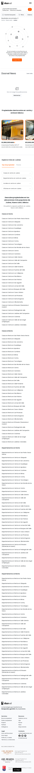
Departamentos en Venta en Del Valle (14, 503)
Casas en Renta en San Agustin (12, 400)
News (19, 724)
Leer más (30, 73)
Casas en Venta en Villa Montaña (12, 302)
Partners (3, 724)
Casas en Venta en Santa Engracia (13, 299)
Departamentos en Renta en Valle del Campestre (14, 624)
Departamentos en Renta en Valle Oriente (15, 620)
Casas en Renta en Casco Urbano (12, 409)
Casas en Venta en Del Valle (11, 263)
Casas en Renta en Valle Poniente (12, 384)
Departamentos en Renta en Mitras (13, 599)
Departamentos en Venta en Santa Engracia (16, 538)
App (19, 720)
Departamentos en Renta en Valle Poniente (15, 632)
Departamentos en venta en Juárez (14, 178)
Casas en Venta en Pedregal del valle (13, 310)
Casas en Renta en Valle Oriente (12, 374)
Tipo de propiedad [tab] (8, 165)
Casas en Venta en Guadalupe (11, 228)
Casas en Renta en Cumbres (11, 351)
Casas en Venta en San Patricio (12, 279)
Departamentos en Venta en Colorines (14, 558)
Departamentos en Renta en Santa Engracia (16, 664)
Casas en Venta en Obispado (11, 222)
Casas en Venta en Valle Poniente (12, 267)
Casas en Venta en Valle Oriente (12, 257)
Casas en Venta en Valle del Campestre (14, 260)
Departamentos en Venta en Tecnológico (15, 480)
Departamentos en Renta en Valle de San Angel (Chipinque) (17, 688)
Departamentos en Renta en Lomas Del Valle (16, 651)
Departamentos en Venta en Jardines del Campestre (15, 553)
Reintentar (17, 95)
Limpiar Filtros (17, 60)
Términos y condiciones (8, 739)
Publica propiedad (6, 720)
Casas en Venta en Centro (10, 251)
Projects (3, 722)
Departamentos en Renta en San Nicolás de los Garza (17, 610)
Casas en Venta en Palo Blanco (11, 276)
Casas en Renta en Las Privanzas (12, 412)
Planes (20, 722)
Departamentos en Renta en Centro (13, 614)
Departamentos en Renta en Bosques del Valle (16, 654)
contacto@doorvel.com (25, 733)
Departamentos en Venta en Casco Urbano (15, 532)
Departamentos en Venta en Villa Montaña (15, 541)
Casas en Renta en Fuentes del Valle (13, 387)
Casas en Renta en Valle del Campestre (14, 377)
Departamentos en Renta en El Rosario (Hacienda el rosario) (14, 671)
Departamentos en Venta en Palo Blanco (15, 516)
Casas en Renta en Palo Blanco (11, 393)
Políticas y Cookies (6, 737)
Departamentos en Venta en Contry (13, 477)
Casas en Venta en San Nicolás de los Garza (16, 247)
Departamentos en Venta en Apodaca (14, 467)
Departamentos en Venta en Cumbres (14, 470)
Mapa (18, 770)
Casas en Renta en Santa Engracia (13, 416)
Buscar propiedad (6, 718)
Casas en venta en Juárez (11, 173)
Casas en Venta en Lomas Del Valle (13, 286)
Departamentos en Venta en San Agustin (15, 522)
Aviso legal (4, 735)
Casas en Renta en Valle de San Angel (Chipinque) (14, 438)
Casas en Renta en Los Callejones (12, 390)
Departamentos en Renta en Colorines (14, 684)
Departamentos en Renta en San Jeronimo (15, 587)
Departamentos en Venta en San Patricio (15, 519)
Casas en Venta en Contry (10, 241)
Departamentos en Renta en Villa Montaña (15, 667)
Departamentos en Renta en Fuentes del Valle (16, 635)
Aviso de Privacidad (7, 733)
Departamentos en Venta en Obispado (14, 457)
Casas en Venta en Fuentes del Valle (13, 270)
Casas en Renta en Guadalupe (11, 345)
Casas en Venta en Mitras (10, 238)
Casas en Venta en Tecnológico (12, 244)
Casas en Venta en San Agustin (12, 283)
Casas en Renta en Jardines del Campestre (15, 430)
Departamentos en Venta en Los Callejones (15, 512)
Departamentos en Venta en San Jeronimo (15, 461)
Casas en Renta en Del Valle (10, 380)
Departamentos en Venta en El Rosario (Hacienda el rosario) (14, 545)
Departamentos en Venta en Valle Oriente (15, 495)
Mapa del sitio (22, 727)
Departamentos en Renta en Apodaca (14, 593)
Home (3, 20)
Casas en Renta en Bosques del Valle (13, 406)
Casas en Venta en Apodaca (11, 231)
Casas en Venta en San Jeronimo (12, 225)
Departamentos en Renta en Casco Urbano (15, 658)
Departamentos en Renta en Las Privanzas (15, 661)
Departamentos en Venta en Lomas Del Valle (16, 525)
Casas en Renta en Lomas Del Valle (13, 403)
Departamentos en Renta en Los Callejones (15, 638)
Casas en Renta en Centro (10, 368)
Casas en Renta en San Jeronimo (12, 342)
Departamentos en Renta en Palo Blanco (15, 641)
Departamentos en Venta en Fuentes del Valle (16, 509)
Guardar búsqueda (9, 15)
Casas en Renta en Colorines (11, 434)
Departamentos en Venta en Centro (13, 488)
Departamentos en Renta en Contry (13, 603)
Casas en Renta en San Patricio (12, 396)
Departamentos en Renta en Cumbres (14, 596)
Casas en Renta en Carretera (11, 371)
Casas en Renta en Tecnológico (12, 361)
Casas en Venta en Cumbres (11, 234)
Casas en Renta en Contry (10, 358)
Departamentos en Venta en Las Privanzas (15, 535)
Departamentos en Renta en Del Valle (14, 629)
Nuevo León (9, 20)
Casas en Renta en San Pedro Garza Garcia (15, 335)
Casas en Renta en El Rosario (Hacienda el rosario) (15, 423)
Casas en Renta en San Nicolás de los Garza (15, 364)
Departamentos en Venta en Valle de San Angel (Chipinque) (17, 562)
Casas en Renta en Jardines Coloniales (14, 442)
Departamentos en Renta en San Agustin (15, 648)
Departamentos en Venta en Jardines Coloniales (14, 567)
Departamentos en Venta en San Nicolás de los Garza (17, 484)
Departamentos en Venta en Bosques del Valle (16, 528)
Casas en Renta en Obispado (11, 339)
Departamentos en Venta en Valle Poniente (15, 506)
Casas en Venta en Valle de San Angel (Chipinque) (14, 321)
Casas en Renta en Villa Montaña (12, 419)
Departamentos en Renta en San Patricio (15, 645)
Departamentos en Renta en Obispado (14, 583)
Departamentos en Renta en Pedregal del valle (16, 675)
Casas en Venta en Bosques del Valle (13, 289)
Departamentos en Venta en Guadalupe (14, 464)
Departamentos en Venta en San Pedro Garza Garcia (16, 453)
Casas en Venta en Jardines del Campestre (15, 313)
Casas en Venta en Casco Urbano (12, 292)
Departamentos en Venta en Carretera (14, 491)
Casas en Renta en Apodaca (11, 348)
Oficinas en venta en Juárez (12, 188)
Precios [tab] (18, 165)
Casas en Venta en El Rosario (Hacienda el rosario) (15, 306)
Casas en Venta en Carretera (11, 254)
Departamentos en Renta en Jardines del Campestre (15, 679)
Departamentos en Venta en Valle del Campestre (14, 499)
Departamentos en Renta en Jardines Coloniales (14, 693)
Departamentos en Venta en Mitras (13, 473)
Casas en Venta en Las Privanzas (12, 295)
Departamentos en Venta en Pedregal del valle (17, 549)
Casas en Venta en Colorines (11, 317)
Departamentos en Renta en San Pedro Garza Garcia (16, 579)
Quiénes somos (22, 718)
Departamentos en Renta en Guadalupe (14, 590)
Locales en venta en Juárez (12, 183)
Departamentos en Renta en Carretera (14, 617)
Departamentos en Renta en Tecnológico (15, 606)
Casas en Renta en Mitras (10, 355)
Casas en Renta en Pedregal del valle (13, 427)
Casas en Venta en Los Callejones (12, 273)
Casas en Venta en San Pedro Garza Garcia (15, 218)
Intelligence (4, 727)
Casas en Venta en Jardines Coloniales (14, 325)
